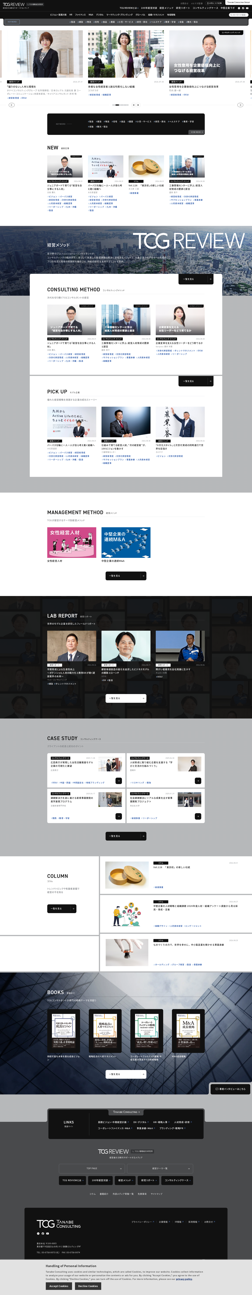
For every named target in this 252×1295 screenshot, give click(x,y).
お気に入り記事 (215, 3)
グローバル (140, 14)
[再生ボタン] (138, 105)
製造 (73, 21)
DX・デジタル (140, 1122)
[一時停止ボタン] (133, 105)
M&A (91, 14)
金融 (182, 21)
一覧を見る (188, 278)
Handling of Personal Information (71, 1266)
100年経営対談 (149, 7)
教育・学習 (170, 21)
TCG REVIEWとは (128, 7)
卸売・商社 (142, 21)
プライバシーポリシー (142, 1221)
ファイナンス (80, 14)
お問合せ (185, 3)
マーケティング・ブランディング (119, 14)
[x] (38, 1233)
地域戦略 (171, 14)
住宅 (97, 21)
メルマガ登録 (197, 3)
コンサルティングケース (205, 7)
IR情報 (178, 1221)
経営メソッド (167, 7)
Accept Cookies (59, 1286)
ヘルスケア (156, 21)
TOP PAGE (92, 1168)
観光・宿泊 (192, 21)
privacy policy (184, 1279)
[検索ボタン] (231, 15)
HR (70, 14)
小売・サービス (126, 21)
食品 (105, 21)
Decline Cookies (88, 1286)
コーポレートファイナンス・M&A (114, 1128)
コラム (93, 1193)
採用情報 (192, 1221)
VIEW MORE (196, 132)
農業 (113, 21)
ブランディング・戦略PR (171, 1128)
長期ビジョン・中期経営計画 (112, 1122)
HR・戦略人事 (160, 1122)
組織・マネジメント (156, 14)
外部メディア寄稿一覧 (123, 1193)
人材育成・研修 (182, 1122)
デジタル (100, 14)
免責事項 (142, 1193)
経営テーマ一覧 (160, 1168)
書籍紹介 (104, 1193)
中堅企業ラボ (228, 7)
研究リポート (183, 7)
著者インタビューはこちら (232, 1088)
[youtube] (47, 1233)
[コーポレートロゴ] (126, 1112)
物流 (89, 21)
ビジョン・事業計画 (58, 14)
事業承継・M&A (145, 1128)
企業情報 (163, 1221)
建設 (81, 21)
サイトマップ (156, 1193)
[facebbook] (42, 1233)
